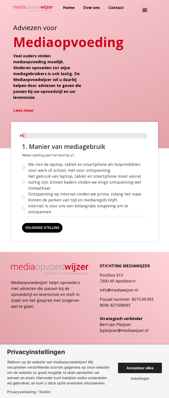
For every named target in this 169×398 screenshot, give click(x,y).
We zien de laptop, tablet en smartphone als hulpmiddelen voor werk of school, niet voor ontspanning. (84, 167)
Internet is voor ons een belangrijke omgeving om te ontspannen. (78, 208)
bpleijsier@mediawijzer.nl (124, 330)
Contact (116, 7)
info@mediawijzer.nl (119, 290)
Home (68, 7)
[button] (144, 10)
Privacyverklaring (21, 392)
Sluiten (44, 392)
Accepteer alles (140, 368)
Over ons (91, 7)
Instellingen (140, 378)
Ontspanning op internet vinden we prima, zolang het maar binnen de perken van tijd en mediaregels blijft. (85, 197)
